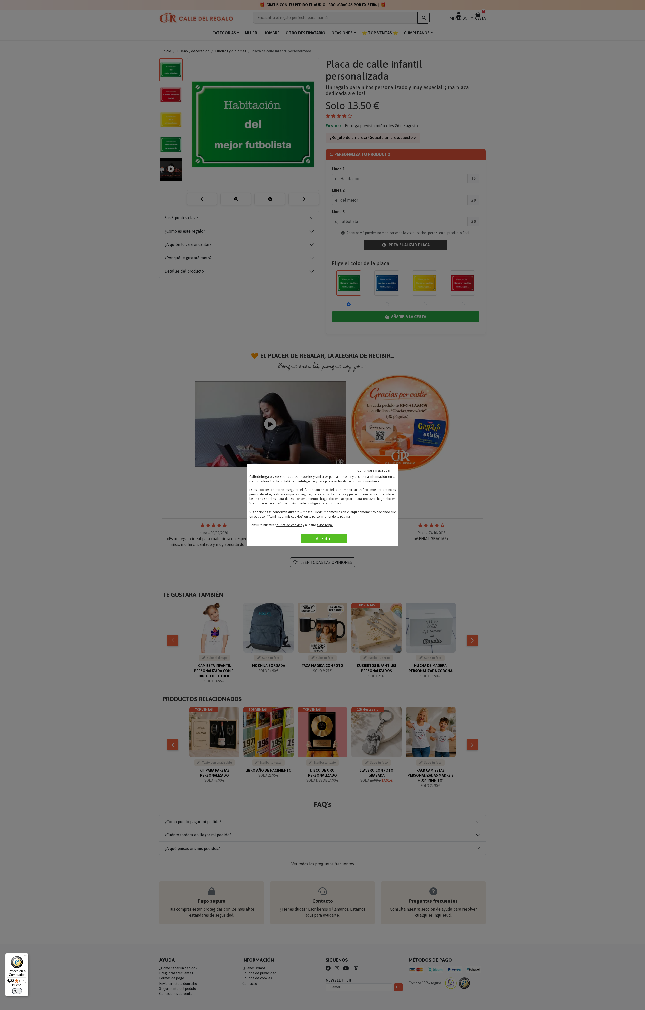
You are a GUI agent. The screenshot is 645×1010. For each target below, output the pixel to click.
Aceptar (324, 538)
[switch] (17, 991)
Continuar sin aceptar (374, 470)
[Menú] (25, 956)
